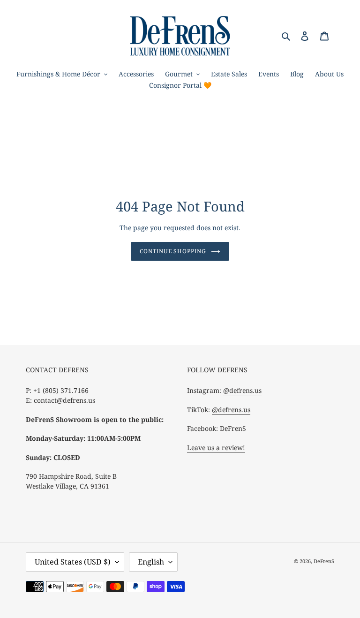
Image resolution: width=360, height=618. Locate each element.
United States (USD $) (73, 562)
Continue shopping (173, 251)
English (151, 562)
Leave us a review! (216, 447)
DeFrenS (233, 428)
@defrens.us (242, 390)
